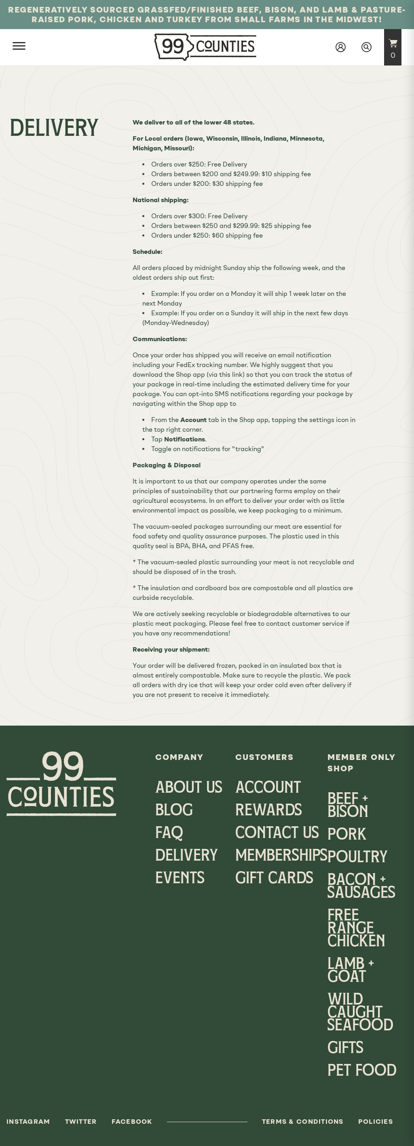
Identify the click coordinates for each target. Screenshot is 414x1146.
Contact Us (277, 833)
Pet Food (362, 1071)
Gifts (345, 1049)
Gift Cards (274, 879)
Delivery (186, 856)
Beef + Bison (347, 806)
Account (268, 788)
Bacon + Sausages (361, 887)
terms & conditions (303, 1121)
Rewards (268, 811)
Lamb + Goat (350, 971)
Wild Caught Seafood (360, 1013)
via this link (226, 374)
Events (180, 879)
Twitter (81, 1121)
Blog (174, 811)
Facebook (132, 1121)
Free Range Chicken (356, 929)
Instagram (28, 1121)
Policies (375, 1121)
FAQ (169, 833)
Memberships (281, 856)
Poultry (357, 858)
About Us (188, 788)
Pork (347, 835)
